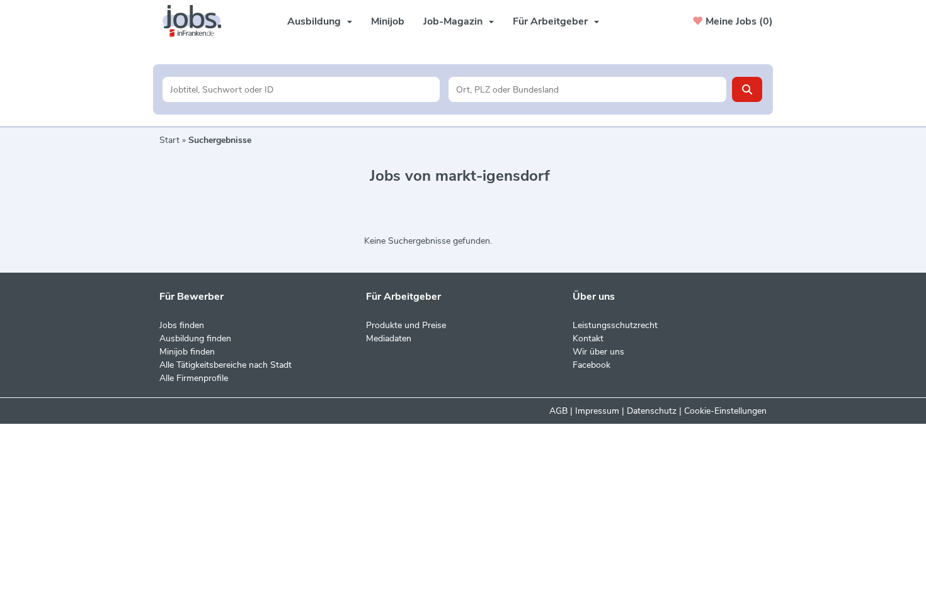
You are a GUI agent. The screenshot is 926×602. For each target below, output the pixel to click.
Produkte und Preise (406, 325)
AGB (558, 411)
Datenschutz (652, 411)
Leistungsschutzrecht (615, 325)
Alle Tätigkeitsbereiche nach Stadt (225, 365)
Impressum (597, 411)
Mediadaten (388, 338)
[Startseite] (197, 21)
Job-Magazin (453, 21)
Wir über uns (598, 352)
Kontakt (588, 338)
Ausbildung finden (195, 338)
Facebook (591, 365)
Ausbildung (314, 21)
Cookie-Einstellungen (725, 411)
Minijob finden (187, 352)
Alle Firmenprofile (193, 378)
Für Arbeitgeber (550, 21)
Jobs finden (181, 325)
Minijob (387, 21)
